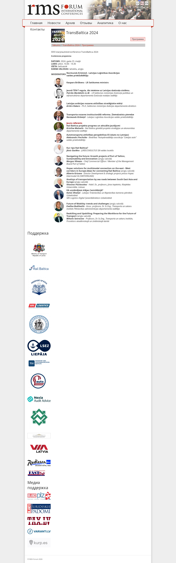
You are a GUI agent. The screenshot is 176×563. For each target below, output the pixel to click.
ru (142, 3)
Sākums (56, 45)
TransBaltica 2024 (70, 45)
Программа (138, 39)
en (146, 3)
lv (137, 3)
